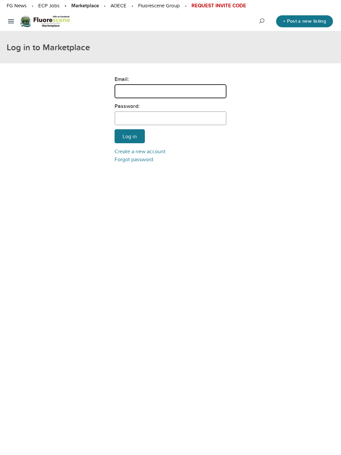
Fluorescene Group (159, 5)
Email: (122, 79)
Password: (127, 106)
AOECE (119, 5)
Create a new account (140, 151)
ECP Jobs (49, 5)
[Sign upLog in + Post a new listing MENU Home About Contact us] (11, 21)
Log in (130, 136)
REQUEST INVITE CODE (218, 5)
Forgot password (134, 159)
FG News (17, 5)
